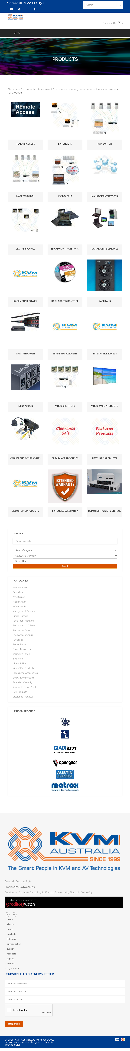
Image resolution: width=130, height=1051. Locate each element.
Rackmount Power (25, 301)
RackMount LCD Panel (104, 248)
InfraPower (25, 406)
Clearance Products (65, 458)
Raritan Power (25, 353)
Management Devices (104, 196)
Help (19, 9)
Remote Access (25, 144)
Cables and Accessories (25, 458)
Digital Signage (25, 248)
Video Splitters (65, 406)
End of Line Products (25, 511)
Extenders (65, 144)
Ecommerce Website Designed (23, 1042)
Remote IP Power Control (104, 511)
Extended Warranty (65, 511)
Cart (113, 23)
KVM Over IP (65, 196)
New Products (20, 692)
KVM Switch (105, 144)
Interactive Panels (105, 353)
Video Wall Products (104, 406)
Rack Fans (105, 301)
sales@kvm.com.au (23, 886)
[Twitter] (14, 914)
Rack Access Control (65, 301)
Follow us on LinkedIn (35, 9)
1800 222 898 (34, 3)
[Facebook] (7, 914)
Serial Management (65, 353)
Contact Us (11, 9)
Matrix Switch (25, 196)
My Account (27, 9)
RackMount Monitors (65, 248)
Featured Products (104, 458)
